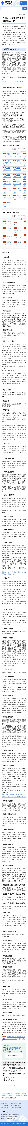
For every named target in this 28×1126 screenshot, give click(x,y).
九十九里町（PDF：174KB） (18, 230)
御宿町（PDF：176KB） (18, 244)
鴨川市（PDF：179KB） (7, 184)
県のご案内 (17, 1094)
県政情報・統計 (9, 1094)
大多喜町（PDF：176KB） (7, 244)
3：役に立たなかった (10, 1072)
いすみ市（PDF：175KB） (7, 205)
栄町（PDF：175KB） (18, 223)
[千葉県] (6, 3)
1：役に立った (8, 1070)
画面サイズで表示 (21, 148)
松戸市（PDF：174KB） (17, 163)
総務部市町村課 (13, 1048)
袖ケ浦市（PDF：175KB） (17, 191)
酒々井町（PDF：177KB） (7, 223)
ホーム (2, 1094)
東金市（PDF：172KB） (17, 170)
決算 (25, 1096)
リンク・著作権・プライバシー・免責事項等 (12, 1105)
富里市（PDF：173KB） (7, 198)
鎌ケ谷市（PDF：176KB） (17, 184)
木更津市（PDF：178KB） (7, 163)
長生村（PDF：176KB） (18, 237)
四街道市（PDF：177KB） (7, 191)
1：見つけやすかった (10, 1077)
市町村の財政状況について (15, 1096)
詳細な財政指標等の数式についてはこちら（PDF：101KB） (13, 1038)
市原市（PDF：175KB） (17, 177)
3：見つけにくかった (10, 1080)
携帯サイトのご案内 (16, 1107)
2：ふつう (18, 1070)
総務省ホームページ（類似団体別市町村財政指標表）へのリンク (14, 573)
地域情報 (24, 1094)
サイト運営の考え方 (6, 1107)
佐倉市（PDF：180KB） (7, 170)
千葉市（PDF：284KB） (7, 156)
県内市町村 (4, 1096)
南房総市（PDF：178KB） (17, 198)
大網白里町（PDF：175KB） (7, 230)
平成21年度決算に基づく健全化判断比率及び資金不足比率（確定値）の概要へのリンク (14, 796)
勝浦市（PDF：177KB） (7, 177)
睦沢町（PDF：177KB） (7, 237)
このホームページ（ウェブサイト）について (12, 1104)
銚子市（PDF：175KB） (17, 156)
